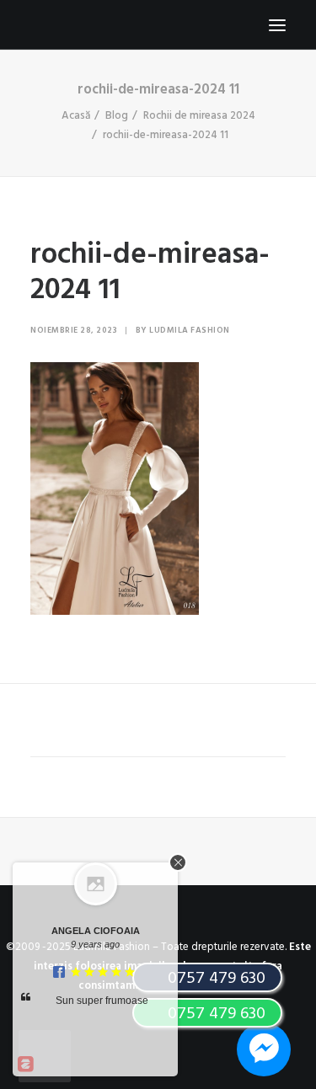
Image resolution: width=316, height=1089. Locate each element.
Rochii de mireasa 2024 (199, 116)
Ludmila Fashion (189, 330)
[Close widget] (178, 862)
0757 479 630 (214, 1014)
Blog (116, 116)
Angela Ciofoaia (95, 931)
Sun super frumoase (102, 1000)
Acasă (76, 116)
